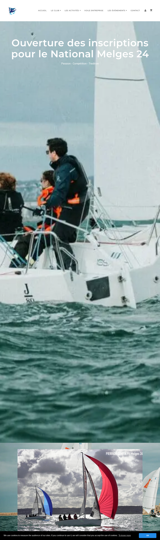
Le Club (55, 10)
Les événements (116, 10)
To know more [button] (124, 535)
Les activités (72, 10)
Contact (135, 10)
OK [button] (147, 535)
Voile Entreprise (93, 10)
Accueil (42, 10)
